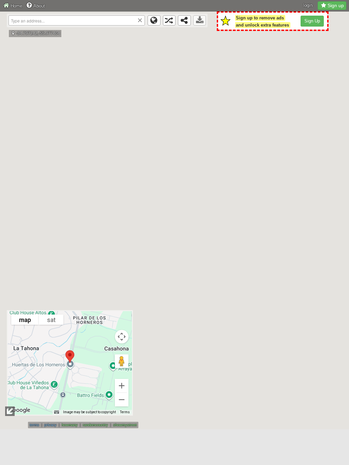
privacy (50, 425)
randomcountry (95, 425)
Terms (125, 412)
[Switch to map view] (154, 20)
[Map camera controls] (121, 336)
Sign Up (312, 20)
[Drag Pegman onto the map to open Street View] (121, 361)
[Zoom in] (121, 385)
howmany (70, 425)
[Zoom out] (121, 399)
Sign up (336, 5)
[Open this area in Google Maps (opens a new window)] (21, 410)
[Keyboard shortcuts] (56, 412)
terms (34, 425)
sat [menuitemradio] (51, 319)
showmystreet (125, 425)
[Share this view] (184, 20)
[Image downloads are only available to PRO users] (199, 20)
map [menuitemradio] (25, 319)
